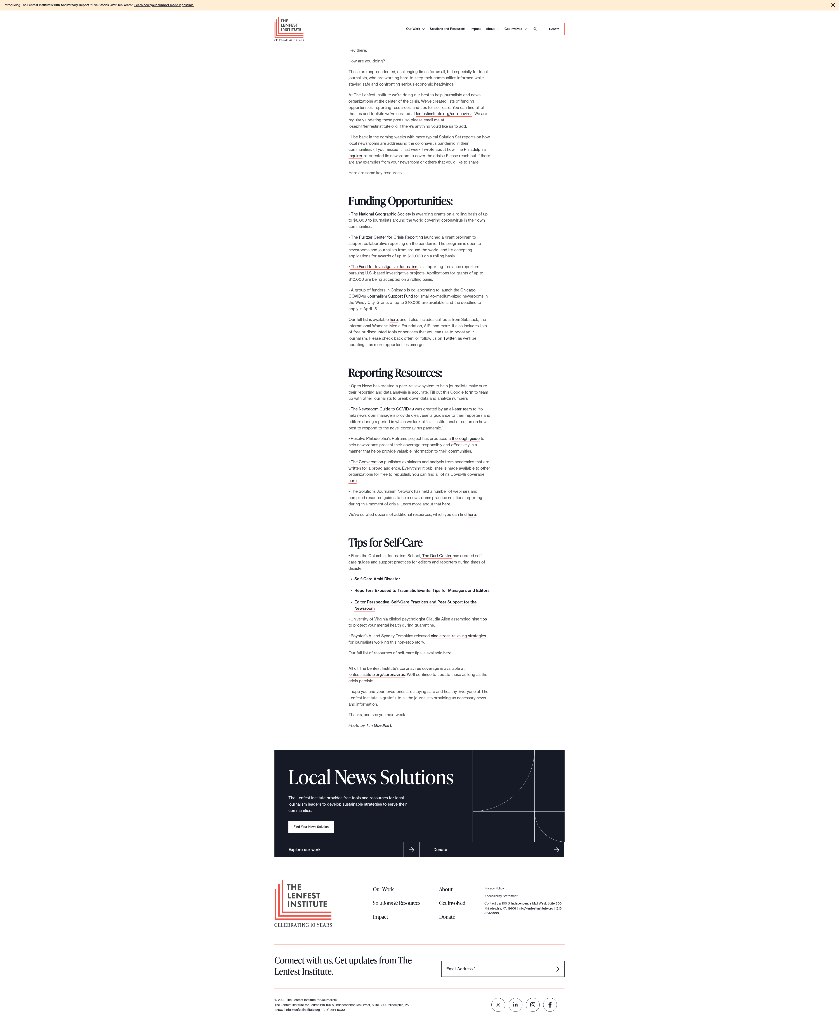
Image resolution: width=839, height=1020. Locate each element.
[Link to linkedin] (515, 1005)
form (469, 392)
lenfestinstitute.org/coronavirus (444, 113)
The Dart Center (436, 555)
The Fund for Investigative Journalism (384, 266)
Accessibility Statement (501, 896)
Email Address (460, 968)
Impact (476, 29)
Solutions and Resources (447, 29)
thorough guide (465, 438)
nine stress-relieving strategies (458, 635)
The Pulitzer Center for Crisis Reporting (387, 237)
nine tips (479, 619)
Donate (554, 29)
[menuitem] (498, 1005)
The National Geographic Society (381, 214)
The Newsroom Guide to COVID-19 (382, 409)
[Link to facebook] (550, 1005)
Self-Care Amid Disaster (377, 578)
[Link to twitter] (498, 1005)
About (490, 29)
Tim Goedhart (378, 725)
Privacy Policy (494, 888)
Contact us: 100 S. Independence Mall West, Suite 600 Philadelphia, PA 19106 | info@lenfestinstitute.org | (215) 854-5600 (523, 908)
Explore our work (304, 849)
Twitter (449, 338)
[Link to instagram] (533, 1005)
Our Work (413, 29)
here (394, 319)
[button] (833, 5)
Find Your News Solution (311, 827)
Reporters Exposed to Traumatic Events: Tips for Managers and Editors (422, 590)
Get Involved (513, 29)
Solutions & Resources (396, 902)
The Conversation (367, 461)
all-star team (460, 409)
